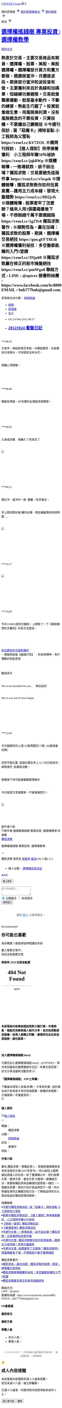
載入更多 (7, 881)
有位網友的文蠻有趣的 (15, 650)
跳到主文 (6, 49)
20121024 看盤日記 (25, 328)
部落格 (12, 309)
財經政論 (29, 298)
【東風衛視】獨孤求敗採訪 (19, 1227)
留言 (34, 858)
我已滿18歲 (8, 1401)
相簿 (11, 304)
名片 (11, 313)
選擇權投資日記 (32, 868)
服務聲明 (37, 1356)
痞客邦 (26, 858)
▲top (4, 874)
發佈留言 (7, 902)
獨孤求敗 (6, 839)
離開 (20, 1401)
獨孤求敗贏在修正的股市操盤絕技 (23, 1280)
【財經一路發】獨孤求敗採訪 (21, 1223)
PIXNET (16, 1352)
